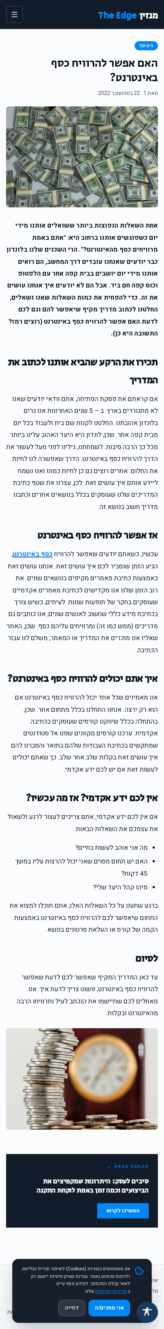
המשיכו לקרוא (123, 1211)
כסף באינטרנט (33, 554)
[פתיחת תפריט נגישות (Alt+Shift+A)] (147, 1312)
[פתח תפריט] (14, 14)
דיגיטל (146, 45)
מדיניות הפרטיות (111, 1291)
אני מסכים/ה (109, 1308)
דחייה (72, 1308)
